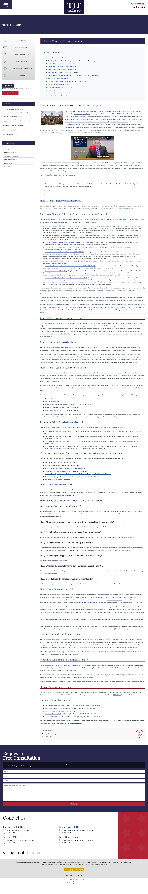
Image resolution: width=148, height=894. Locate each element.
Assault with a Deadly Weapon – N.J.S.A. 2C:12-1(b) (62, 261)
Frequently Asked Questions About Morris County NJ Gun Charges (67, 81)
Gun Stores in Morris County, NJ (58, 96)
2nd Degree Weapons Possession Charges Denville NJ (62, 465)
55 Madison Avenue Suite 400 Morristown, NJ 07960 (77, 830)
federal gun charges (124, 275)
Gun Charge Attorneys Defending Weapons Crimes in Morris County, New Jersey (71, 61)
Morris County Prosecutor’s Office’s (58, 495)
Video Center (6, 166)
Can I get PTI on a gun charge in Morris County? (62, 64)
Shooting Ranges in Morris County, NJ (60, 93)
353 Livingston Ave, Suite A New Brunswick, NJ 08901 (78, 840)
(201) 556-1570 (10, 833)
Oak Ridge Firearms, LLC (53, 714)
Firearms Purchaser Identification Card (96, 122)
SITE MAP (69, 875)
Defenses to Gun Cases (9, 152)
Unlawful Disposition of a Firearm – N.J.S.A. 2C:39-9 (62, 247)
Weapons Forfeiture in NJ (10, 159)
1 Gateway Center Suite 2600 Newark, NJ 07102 (20, 840)
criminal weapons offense (82, 114)
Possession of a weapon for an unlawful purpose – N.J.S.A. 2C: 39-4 (67, 235)
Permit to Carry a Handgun (119, 122)
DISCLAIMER (78, 875)
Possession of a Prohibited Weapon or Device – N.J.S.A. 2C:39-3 (66, 278)
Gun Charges (6, 149)
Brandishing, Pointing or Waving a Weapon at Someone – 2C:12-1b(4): (70, 266)
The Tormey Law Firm (59, 130)
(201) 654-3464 (10, 843)
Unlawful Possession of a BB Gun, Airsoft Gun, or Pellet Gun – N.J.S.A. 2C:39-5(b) (71, 242)
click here (73, 647)
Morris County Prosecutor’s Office (58, 78)
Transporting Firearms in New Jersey (13, 125)
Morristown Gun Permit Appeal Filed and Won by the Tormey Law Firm (68, 471)
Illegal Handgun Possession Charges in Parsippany (61, 462)
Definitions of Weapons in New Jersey (13, 116)
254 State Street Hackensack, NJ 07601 (17, 830)
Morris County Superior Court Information (60, 58)
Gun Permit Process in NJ (125, 647)
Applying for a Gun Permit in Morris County (61, 87)
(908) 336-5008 (66, 833)
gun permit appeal (64, 681)
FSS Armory (48, 711)
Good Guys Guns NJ (51, 717)
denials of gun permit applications (89, 603)
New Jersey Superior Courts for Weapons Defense (16, 113)
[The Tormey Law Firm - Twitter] (33, 853)
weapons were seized (124, 116)
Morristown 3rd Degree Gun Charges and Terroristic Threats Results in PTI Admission (73, 477)
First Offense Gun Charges (10, 156)
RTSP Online (117, 695)
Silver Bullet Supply (51, 708)
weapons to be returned (114, 600)
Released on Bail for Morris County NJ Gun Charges (63, 72)
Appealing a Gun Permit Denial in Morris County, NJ (64, 90)
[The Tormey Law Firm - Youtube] (38, 853)
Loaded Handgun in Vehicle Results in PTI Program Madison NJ (65, 468)
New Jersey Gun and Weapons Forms (13, 109)
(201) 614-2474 (138, 6)
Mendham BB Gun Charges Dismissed (57, 479)
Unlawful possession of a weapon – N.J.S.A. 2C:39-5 (62, 226)
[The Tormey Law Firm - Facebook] (27, 853)
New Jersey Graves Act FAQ (10, 134)
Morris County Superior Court (118, 209)
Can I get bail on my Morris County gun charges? (62, 66)
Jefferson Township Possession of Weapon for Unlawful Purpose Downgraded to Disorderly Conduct (78, 474)
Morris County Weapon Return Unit (59, 84)
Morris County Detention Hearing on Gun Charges (62, 69)
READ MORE (10, 93)
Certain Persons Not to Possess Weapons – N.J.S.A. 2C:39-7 (64, 252)
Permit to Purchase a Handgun (74, 122)
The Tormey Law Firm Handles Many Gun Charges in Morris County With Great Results (73, 75)
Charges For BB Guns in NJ (10, 163)
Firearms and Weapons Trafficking (56, 271)
